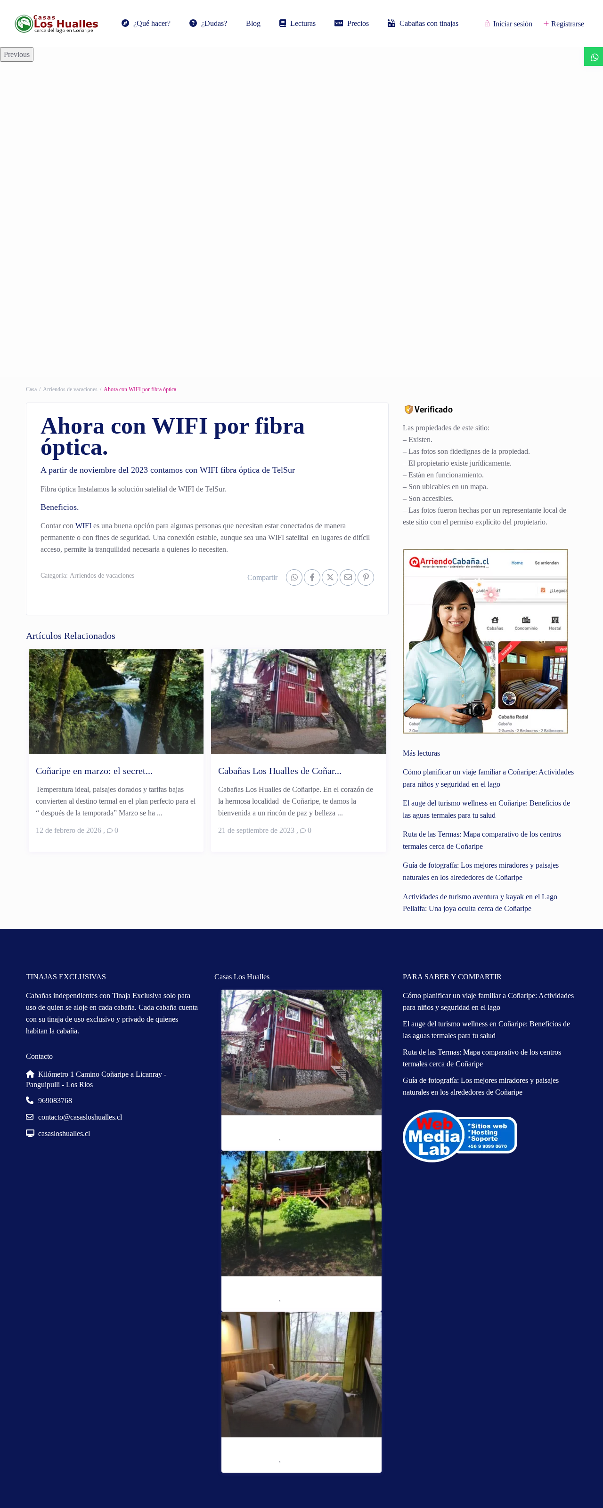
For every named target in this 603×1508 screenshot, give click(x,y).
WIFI (83, 526)
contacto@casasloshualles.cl (80, 1117)
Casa (31, 389)
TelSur (283, 470)
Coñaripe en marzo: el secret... (94, 771)
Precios (358, 23)
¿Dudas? (214, 23)
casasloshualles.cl (64, 1133)
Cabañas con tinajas (428, 23)
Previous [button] (17, 54)
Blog (253, 23)
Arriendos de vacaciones (70, 389)
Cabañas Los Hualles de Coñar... (280, 771)
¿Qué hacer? (152, 23)
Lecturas (303, 23)
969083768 (55, 1101)
